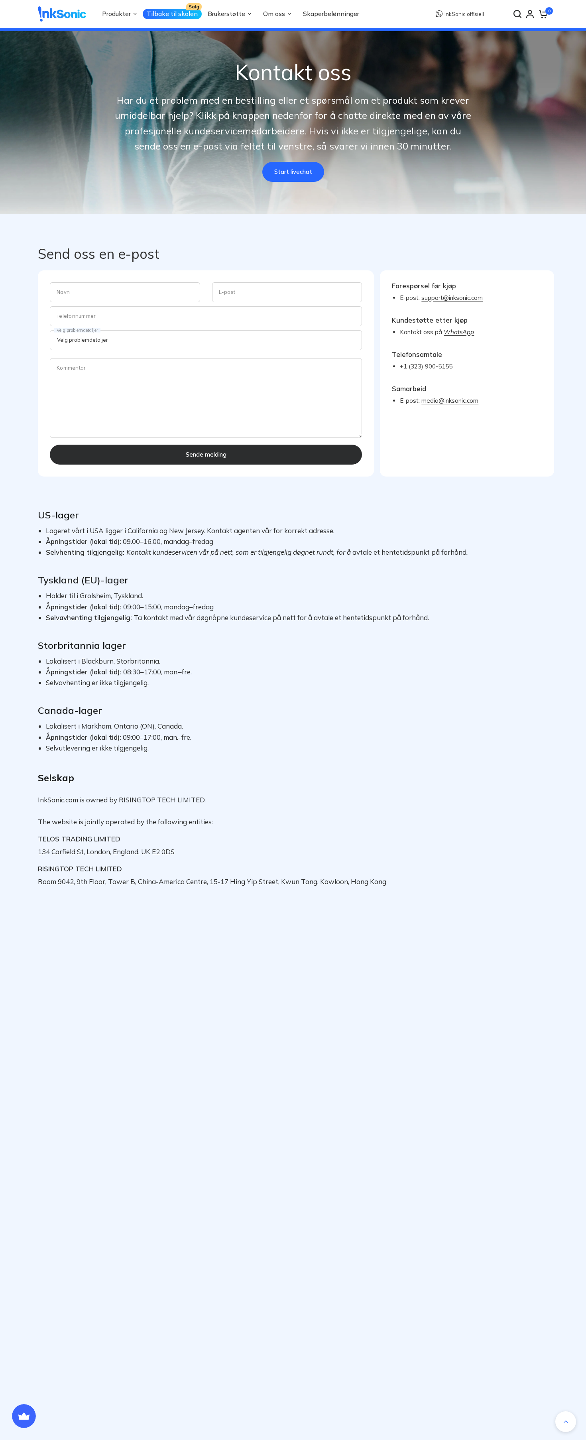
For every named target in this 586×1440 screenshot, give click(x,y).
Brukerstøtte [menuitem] (226, 14)
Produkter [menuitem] (116, 14)
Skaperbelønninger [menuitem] (331, 14)
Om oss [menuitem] (274, 14)
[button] (293, 172)
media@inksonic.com (449, 400)
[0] (543, 14)
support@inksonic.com (472, 14)
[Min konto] (530, 14)
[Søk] (517, 14)
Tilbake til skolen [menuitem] (172, 14)
